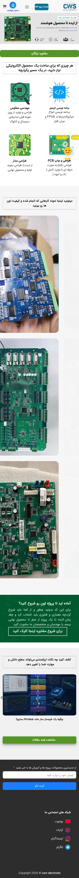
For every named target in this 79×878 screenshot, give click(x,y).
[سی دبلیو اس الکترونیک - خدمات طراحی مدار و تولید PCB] (63, 6)
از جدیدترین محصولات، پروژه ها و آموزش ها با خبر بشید (46, 768)
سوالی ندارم (61, 137)
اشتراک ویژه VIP (42, 7)
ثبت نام (39, 785)
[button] (27, 6)
